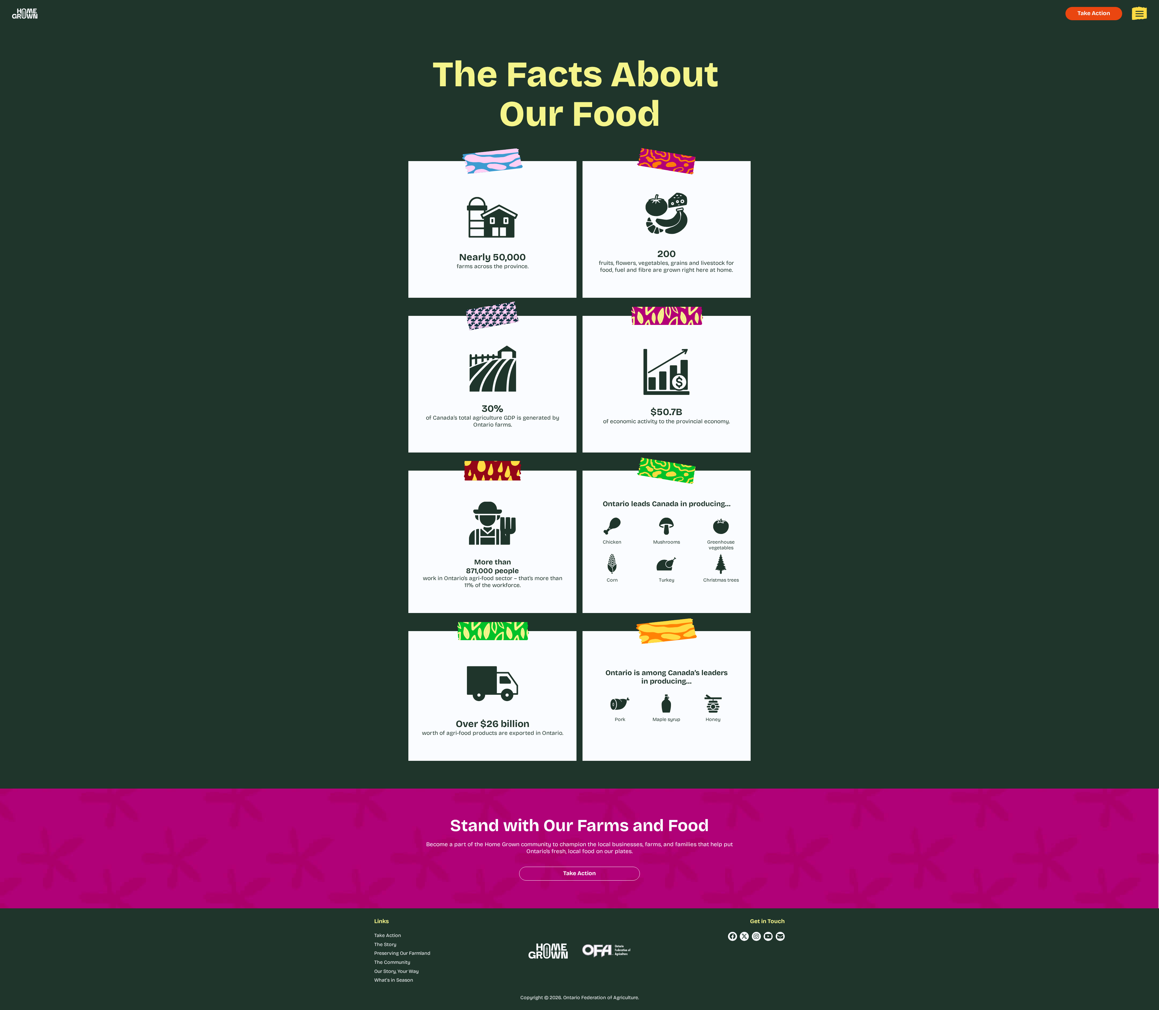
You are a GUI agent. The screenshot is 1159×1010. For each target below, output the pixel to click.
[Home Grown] (24, 13)
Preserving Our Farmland (402, 953)
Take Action (387, 935)
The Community (392, 962)
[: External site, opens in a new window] (732, 936)
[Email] (780, 936)
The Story (385, 944)
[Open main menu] (1139, 13)
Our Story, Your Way (396, 971)
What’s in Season (393, 980)
